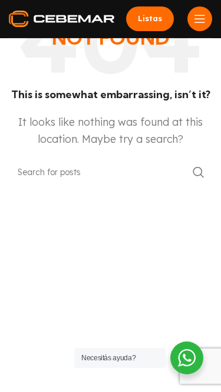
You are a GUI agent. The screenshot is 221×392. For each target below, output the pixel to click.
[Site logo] (61, 18)
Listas (150, 18)
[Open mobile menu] (200, 19)
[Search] (198, 172)
